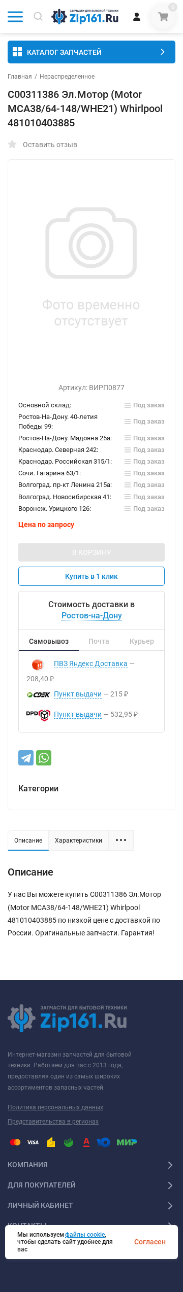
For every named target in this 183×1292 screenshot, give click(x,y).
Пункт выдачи (78, 694)
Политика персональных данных (55, 1107)
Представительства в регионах (53, 1121)
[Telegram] (26, 757)
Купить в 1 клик (91, 576)
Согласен (150, 1242)
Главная (20, 77)
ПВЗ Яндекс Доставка (91, 663)
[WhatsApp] (43, 757)
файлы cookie (85, 1234)
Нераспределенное (67, 77)
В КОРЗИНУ (91, 552)
